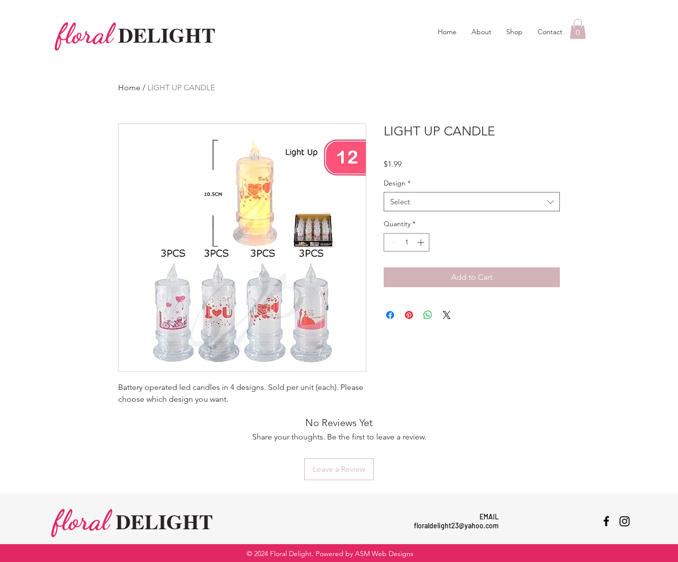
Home (129, 87)
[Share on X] (447, 315)
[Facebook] (606, 521)
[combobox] (472, 201)
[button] (577, 29)
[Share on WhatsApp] (428, 315)
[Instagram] (624, 521)
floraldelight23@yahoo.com (456, 525)
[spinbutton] (406, 242)
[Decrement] (391, 242)
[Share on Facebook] (390, 315)
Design (397, 183)
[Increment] (421, 242)
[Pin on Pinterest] (409, 315)
